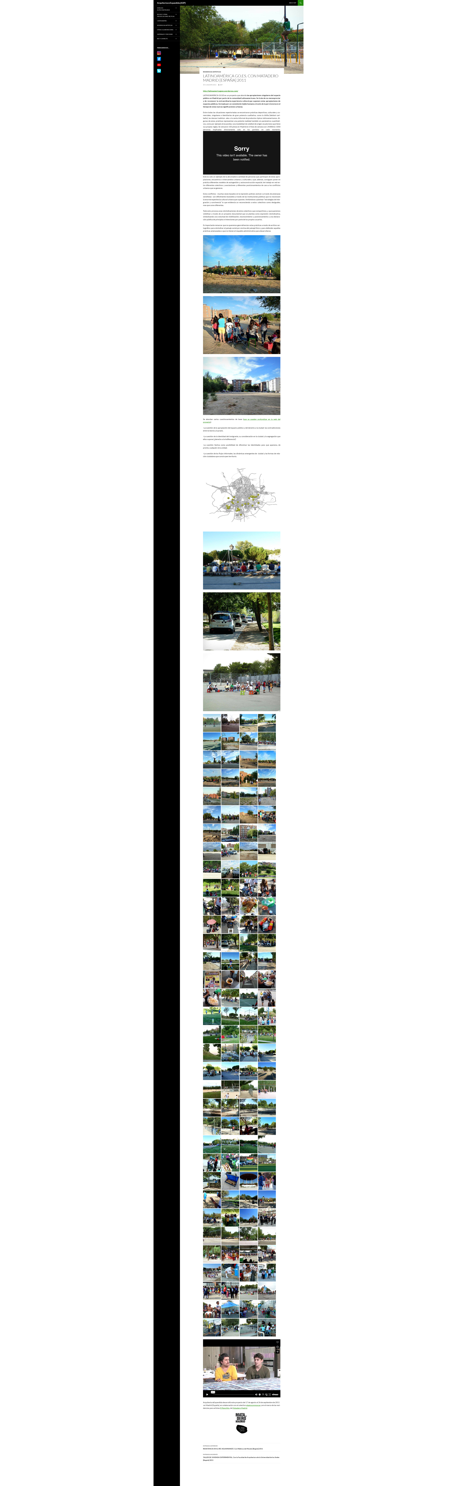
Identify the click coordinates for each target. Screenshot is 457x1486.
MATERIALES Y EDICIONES (165, 34)
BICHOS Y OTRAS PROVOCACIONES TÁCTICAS (165, 15)
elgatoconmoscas (253, 1405)
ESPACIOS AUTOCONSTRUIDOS (163, 9)
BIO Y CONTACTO (162, 38)
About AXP (292, 3)
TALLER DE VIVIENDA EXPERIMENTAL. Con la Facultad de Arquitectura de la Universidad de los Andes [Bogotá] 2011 (241, 1457)
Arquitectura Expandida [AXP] (171, 3)
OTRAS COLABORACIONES (165, 29)
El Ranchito (224, 1408)
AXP (221, 85)
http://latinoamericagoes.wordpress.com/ (220, 91)
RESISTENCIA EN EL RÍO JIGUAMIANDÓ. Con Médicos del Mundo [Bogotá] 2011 (233, 1447)
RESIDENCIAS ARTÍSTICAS (212, 72)
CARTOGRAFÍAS (162, 21)
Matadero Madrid (240, 1408)
